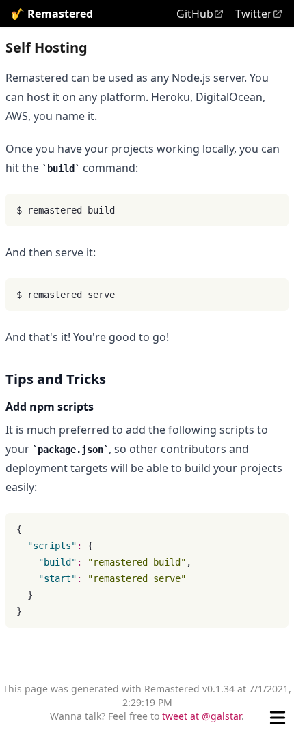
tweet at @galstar (201, 715)
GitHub (194, 13)
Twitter (253, 13)
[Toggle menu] (277, 717)
